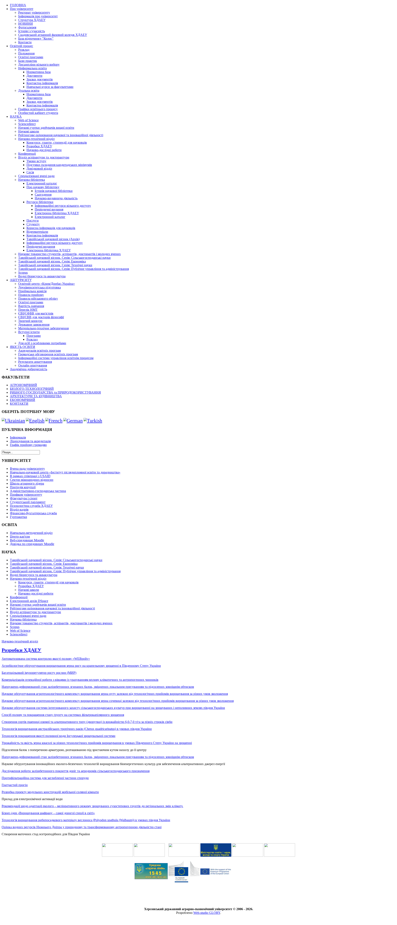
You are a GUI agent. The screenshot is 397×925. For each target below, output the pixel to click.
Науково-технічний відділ (36, 139)
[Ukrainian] (13, 420)
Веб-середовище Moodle (27, 540)
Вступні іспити (29, 332)
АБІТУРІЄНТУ (21, 280)
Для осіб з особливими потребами (42, 343)
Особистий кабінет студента (38, 113)
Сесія (30, 172)
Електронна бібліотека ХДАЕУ (57, 213)
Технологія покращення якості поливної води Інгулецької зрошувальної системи (58, 736)
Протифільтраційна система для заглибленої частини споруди (45, 778)
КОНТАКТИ (19, 403)
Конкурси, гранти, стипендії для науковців (56, 142)
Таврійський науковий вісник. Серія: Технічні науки (55, 265)
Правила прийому (31, 295)
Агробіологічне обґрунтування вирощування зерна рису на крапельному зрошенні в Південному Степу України (81, 665)
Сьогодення (43, 194)
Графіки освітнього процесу (38, 109)
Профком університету (26, 494)
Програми (33, 335)
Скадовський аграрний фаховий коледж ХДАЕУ (52, 35)
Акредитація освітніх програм (39, 350)
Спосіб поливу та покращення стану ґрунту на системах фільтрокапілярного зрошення (63, 715)
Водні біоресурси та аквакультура (42, 276)
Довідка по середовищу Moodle (32, 544)
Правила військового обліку (38, 298)
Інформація (18, 437)
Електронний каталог (41, 183)
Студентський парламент (27, 502)
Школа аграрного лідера (27, 483)
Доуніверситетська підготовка (39, 287)
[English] (35, 420)
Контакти (25, 42)
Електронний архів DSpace (29, 601)
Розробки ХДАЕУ (39, 146)
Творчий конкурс (30, 321)
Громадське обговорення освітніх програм (48, 354)
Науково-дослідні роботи (44, 150)
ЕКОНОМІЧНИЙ (22, 400)
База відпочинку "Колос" (36, 38)
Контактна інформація (42, 83)
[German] (73, 420)
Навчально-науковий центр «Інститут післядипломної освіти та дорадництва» (65, 472)
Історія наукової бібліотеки (54, 191)
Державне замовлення (33, 324)
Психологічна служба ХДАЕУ (31, 505)
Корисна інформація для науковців (50, 228)
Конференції (27, 153)
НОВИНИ (25, 23)
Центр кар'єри (20, 536)
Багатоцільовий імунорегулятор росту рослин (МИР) (39, 672)
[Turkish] (93, 420)
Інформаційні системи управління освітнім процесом (55, 358)
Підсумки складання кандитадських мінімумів (59, 165)
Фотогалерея (27, 27)
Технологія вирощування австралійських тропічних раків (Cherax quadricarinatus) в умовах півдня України (77, 729)
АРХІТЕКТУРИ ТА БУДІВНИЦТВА (36, 396)
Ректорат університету (34, 12)
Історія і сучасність (31, 31)
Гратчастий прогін (15, 785)
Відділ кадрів (19, 509)
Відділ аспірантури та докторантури (43, 157)
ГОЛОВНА (18, 5)
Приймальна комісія (32, 291)
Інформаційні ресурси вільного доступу (63, 205)
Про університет (21, 9)
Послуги (32, 220)
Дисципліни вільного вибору (39, 64)
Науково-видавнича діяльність (56, 198)
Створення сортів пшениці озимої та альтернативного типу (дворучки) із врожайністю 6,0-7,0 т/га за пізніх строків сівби (87, 722)
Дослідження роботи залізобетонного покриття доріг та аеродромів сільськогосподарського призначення (75, 771)
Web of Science (28, 120)
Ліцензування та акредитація (30, 441)
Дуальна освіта (28, 90)
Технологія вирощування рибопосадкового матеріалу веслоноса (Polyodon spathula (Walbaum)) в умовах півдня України (86, 820)
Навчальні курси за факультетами (49, 87)
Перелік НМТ (28, 309)
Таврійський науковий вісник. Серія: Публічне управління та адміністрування (73, 269)
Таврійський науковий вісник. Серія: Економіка (52, 261)
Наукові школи (28, 131)
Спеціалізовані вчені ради (36, 176)
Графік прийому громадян (28, 445)
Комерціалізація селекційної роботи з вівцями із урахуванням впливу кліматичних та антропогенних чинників (80, 679)
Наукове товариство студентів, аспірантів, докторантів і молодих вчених (69, 254)
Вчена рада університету (27, 468)
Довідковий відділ (39, 168)
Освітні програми (30, 57)
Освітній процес (21, 46)
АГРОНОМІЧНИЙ (23, 385)
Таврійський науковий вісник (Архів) (53, 239)
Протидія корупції (23, 487)
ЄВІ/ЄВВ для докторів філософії (41, 317)
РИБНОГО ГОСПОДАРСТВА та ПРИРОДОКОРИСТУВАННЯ (55, 392)
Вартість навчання (31, 306)
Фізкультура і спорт (23, 498)
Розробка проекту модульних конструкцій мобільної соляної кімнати (50, 792)
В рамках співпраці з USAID (30, 476)
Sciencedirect (27, 124)
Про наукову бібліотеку (42, 187)
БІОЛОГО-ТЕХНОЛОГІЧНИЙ (32, 388)
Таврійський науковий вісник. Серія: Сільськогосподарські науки (64, 257)
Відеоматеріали (37, 231)
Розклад (23, 49)
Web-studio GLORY (206, 912)
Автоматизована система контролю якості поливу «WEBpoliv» (46, 658)
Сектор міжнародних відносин (31, 479)
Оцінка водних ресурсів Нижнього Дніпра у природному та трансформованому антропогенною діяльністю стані (81, 827)
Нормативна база (38, 72)
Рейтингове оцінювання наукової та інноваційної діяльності (60, 135)
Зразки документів (39, 79)
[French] (53, 420)
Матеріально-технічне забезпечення (43, 328)
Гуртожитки (18, 517)
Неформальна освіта (32, 68)
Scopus (23, 272)
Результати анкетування (35, 361)
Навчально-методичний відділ (31, 533)
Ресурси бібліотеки (39, 202)
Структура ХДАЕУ (31, 20)
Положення (26, 53)
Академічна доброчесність (28, 369)
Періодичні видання (49, 209)
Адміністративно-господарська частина (38, 491)
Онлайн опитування (32, 365)
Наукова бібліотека (31, 179)
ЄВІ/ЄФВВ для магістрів (35, 313)
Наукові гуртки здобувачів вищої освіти (46, 127)
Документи (34, 75)
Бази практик (27, 61)
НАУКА (16, 116)
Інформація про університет (38, 16)
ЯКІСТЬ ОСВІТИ (22, 347)
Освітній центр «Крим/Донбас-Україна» (46, 283)
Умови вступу (36, 161)
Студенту (33, 224)
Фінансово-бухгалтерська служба (33, 513)
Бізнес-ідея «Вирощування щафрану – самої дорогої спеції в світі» (48, 813)
